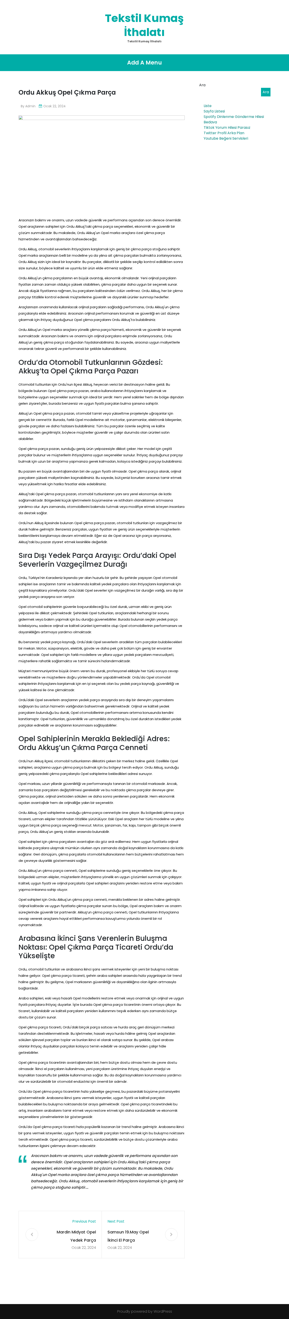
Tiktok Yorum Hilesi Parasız (227, 127)
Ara (202, 85)
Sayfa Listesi (214, 111)
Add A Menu (144, 63)
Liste (208, 105)
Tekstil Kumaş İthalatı (144, 25)
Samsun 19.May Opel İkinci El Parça (128, 1236)
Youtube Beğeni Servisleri (226, 138)
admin (30, 106)
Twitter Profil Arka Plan (224, 133)
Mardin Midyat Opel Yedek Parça (76, 1236)
